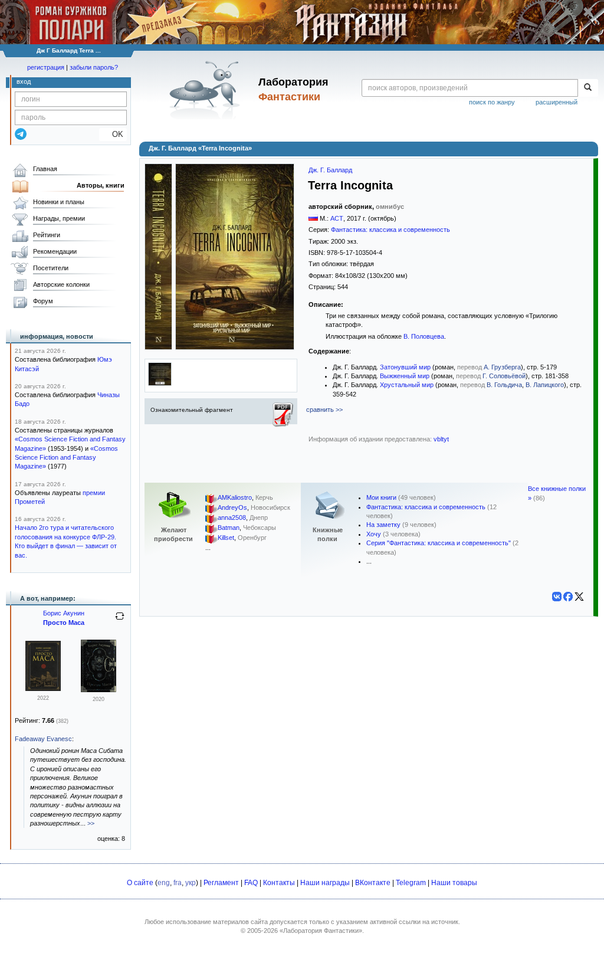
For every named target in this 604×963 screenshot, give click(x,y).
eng (163, 883)
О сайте (140, 883)
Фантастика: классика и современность (390, 229)
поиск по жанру (492, 102)
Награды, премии (59, 218)
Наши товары (454, 883)
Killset (226, 538)
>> (90, 823)
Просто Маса (63, 622)
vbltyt (441, 439)
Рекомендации (55, 251)
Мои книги (381, 497)
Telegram (411, 883)
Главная (45, 168)
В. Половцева (423, 336)
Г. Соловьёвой (504, 375)
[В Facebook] (568, 596)
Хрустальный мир (407, 384)
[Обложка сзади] (160, 383)
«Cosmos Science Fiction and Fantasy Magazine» (66, 457)
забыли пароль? (94, 67)
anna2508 (232, 518)
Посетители (50, 267)
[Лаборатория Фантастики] (206, 89)
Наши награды (325, 883)
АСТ (336, 218)
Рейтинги (46, 234)
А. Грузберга (502, 367)
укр (190, 883)
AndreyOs (232, 508)
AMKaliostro (235, 498)
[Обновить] (120, 620)
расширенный (556, 102)
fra (177, 883)
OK (113, 134)
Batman (228, 528)
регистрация (45, 67)
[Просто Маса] (43, 688)
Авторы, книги (100, 185)
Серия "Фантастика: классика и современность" (438, 542)
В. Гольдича (504, 384)
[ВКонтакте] (557, 596)
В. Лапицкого (545, 384)
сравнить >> (324, 409)
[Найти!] (587, 88)
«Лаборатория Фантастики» (321, 930)
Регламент (221, 883)
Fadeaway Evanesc (43, 738)
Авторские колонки (61, 284)
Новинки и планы (58, 201)
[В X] (579, 596)
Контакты (279, 883)
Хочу (373, 534)
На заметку (383, 524)
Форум (43, 300)
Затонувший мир (405, 367)
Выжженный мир (404, 375)
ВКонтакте (372, 883)
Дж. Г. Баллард (330, 169)
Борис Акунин (63, 613)
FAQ (251, 883)
